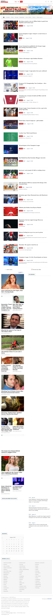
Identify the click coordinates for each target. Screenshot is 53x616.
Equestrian (6, 591)
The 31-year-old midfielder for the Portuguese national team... (29, 212)
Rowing (37, 564)
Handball (21, 577)
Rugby (36, 566)
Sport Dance (37, 572)
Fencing (21, 564)
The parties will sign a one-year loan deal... (26, 201)
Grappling (22, 576)
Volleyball (37, 581)
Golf (20, 574)
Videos (50, 5)
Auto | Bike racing (7, 571)
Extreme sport (22, 562)
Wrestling (37, 587)
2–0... (20, 27)
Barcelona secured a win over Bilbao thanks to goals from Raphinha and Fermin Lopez (33, 22)
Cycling (5, 589)
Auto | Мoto (28, 17)
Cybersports (6, 587)
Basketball (22, 17)
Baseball (5, 576)
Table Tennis (38, 576)
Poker (21, 591)
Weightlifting (38, 584)
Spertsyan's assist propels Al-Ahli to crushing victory (32, 170)
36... (19, 150)
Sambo (36, 569)
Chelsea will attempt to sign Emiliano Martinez (30, 58)
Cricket (5, 586)
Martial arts (22, 582)
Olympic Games (23, 586)
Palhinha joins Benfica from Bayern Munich (30, 207)
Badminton (6, 574)
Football (8, 17)
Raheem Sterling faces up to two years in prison (31, 232)
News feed (31, 5)
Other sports (39, 17)
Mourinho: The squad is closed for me (28, 244)
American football (7, 562)
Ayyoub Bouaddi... (22, 226)
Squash (36, 574)
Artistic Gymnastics (8, 567)
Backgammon (6, 572)
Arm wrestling (7, 566)
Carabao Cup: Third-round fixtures (28, 133)
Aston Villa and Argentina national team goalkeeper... (28, 63)
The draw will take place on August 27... (26, 76)
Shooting (37, 571)
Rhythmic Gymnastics (39, 562)
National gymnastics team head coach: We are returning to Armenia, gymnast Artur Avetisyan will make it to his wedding (39, 509)
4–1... (20, 162)
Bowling (5, 581)
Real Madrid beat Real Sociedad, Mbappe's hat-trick (32, 157)
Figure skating (22, 567)
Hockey (21, 579)
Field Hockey (22, 566)
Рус (18, 1)
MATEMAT (49, 598)
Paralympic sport (23, 587)
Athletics (5, 569)
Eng (21, 1)
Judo (21, 581)
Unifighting (37, 579)
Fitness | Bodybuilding (24, 569)
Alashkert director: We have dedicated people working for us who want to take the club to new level (38, 526)
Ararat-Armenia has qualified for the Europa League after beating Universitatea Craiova (32, 46)
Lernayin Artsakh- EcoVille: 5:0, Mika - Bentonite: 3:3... (29, 102)
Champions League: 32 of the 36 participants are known (33, 257)
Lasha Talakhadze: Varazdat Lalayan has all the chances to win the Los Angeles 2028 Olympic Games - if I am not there (38, 501)
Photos (44, 5)
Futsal (21, 572)
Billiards (5, 579)
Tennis (34, 17)
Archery (5, 564)
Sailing (36, 567)
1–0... (20, 175)
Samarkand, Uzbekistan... (23, 189)
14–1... (20, 40)
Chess (12, 17)
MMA (21, 584)
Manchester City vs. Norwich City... (25, 138)
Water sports (37, 582)
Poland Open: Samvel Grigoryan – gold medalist (31, 120)
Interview (38, 5)
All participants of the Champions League (29, 145)
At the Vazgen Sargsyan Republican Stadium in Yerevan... (29, 114)
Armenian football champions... (24, 52)
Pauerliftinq (22, 589)
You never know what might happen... (25, 249)
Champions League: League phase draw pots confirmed (33, 71)
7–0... (20, 125)
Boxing (16, 17)
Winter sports (38, 586)
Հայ (16, 1)
